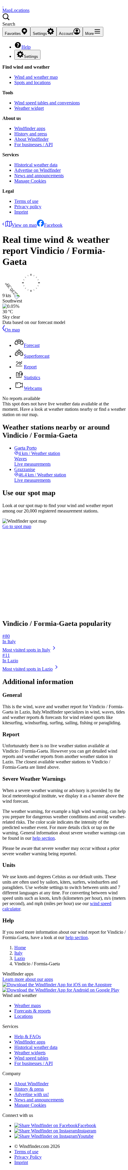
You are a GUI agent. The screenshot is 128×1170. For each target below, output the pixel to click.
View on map (24, 225)
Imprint (21, 211)
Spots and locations (32, 82)
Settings (31, 56)
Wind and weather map (36, 77)
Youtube (85, 1136)
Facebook (53, 225)
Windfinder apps (29, 128)
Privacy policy (27, 206)
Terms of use (26, 201)
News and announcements (39, 175)
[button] (64, 20)
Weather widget (29, 108)
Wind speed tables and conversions (47, 102)
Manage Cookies (30, 180)
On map (12, 329)
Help (26, 47)
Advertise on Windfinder (37, 170)
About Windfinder (31, 139)
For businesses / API (33, 144)
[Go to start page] (3, 4)
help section (43, 838)
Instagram (87, 1130)
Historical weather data (35, 164)
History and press (30, 133)
